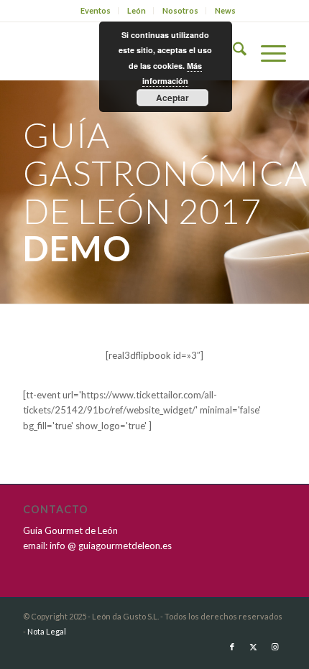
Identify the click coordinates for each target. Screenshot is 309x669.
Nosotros (180, 10)
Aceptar (172, 97)
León (136, 10)
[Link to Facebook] (232, 647)
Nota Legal (46, 631)
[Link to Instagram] (275, 647)
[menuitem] (96, 10)
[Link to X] (253, 647)
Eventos (95, 10)
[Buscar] (232, 51)
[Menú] (266, 51)
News (225, 10)
